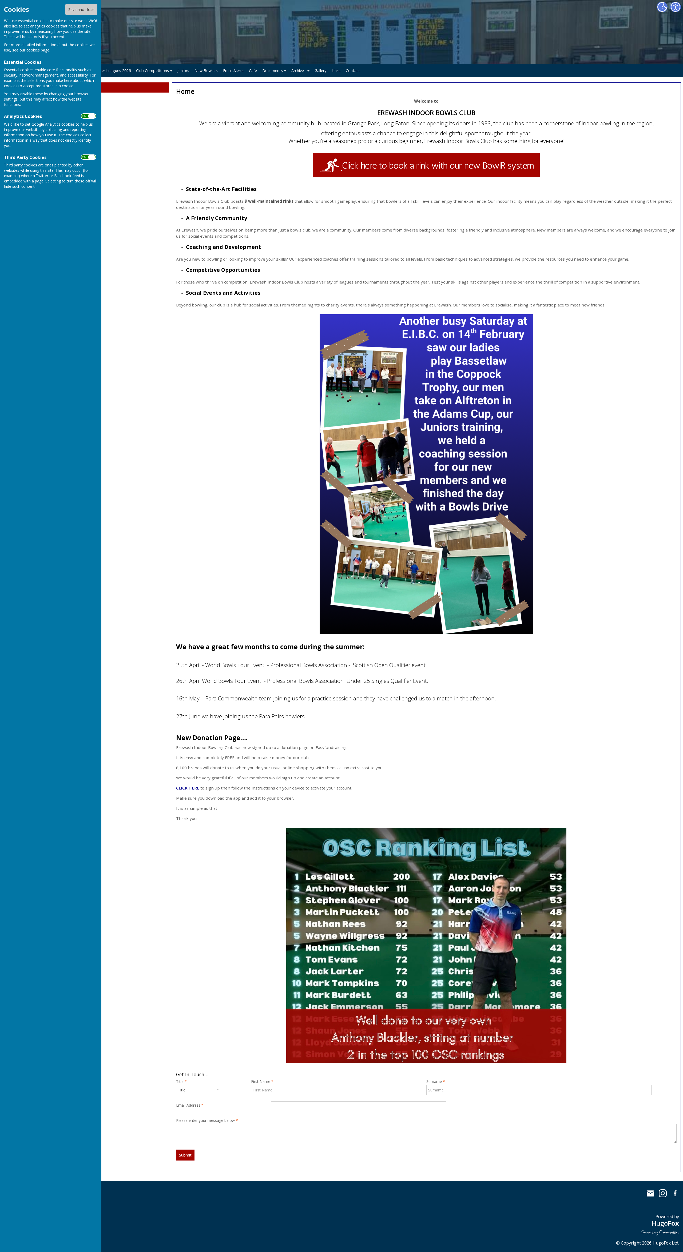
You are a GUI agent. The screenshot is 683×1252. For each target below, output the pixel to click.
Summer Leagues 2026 (110, 70)
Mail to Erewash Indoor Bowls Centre (650, 1193)
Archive (297, 70)
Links (336, 70)
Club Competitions (152, 70)
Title (181, 1081)
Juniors (183, 70)
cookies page (37, 50)
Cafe (253, 70)
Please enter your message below (207, 1120)
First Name (262, 1081)
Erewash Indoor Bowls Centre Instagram (663, 1193)
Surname (435, 1081)
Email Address (190, 1105)
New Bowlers (206, 70)
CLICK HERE (187, 788)
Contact (353, 70)
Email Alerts (233, 70)
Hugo (665, 1223)
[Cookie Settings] (662, 7)
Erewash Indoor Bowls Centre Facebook (675, 1193)
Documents (272, 70)
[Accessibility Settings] (675, 7)
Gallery (320, 70)
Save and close (81, 9)
